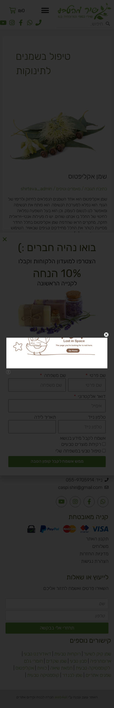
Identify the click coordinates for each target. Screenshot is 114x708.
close (106, 334)
